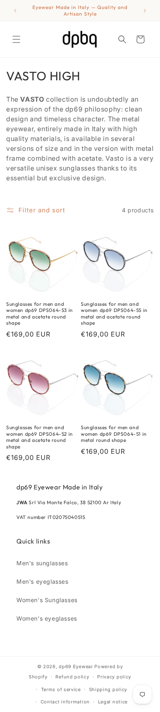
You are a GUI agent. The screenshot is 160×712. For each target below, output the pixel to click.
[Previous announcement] (15, 11)
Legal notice (113, 702)
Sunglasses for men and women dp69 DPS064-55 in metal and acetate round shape (114, 313)
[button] (16, 39)
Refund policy (72, 677)
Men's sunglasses (42, 563)
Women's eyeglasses (46, 618)
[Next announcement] (145, 11)
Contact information (65, 702)
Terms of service (61, 689)
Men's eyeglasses (42, 581)
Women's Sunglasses (47, 599)
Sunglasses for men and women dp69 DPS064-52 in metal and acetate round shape (39, 437)
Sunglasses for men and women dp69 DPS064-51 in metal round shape (114, 433)
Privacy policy (114, 677)
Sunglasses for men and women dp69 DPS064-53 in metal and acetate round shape (39, 313)
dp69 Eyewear (76, 666)
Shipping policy (108, 689)
